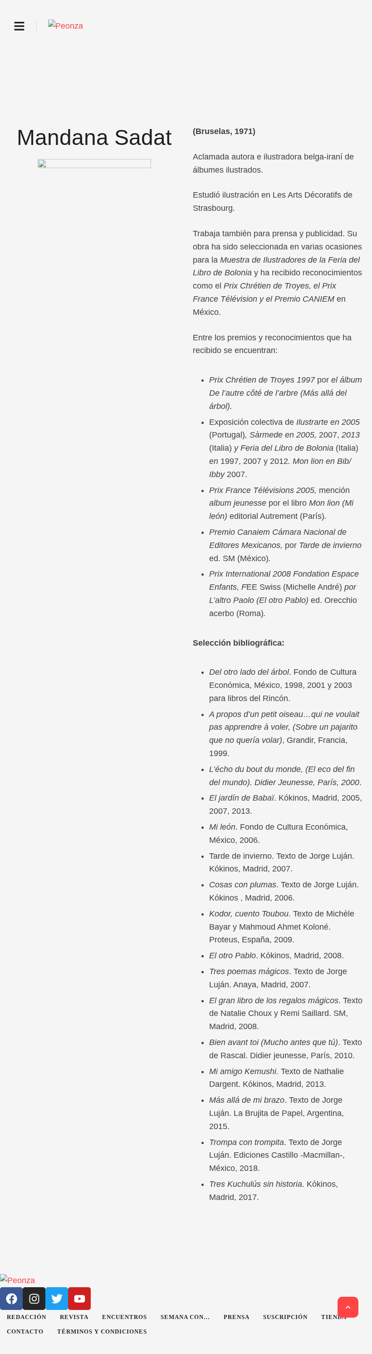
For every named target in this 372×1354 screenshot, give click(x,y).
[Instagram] (34, 1298)
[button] (19, 26)
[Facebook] (11, 1298)
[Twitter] (56, 1298)
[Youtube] (79, 1298)
